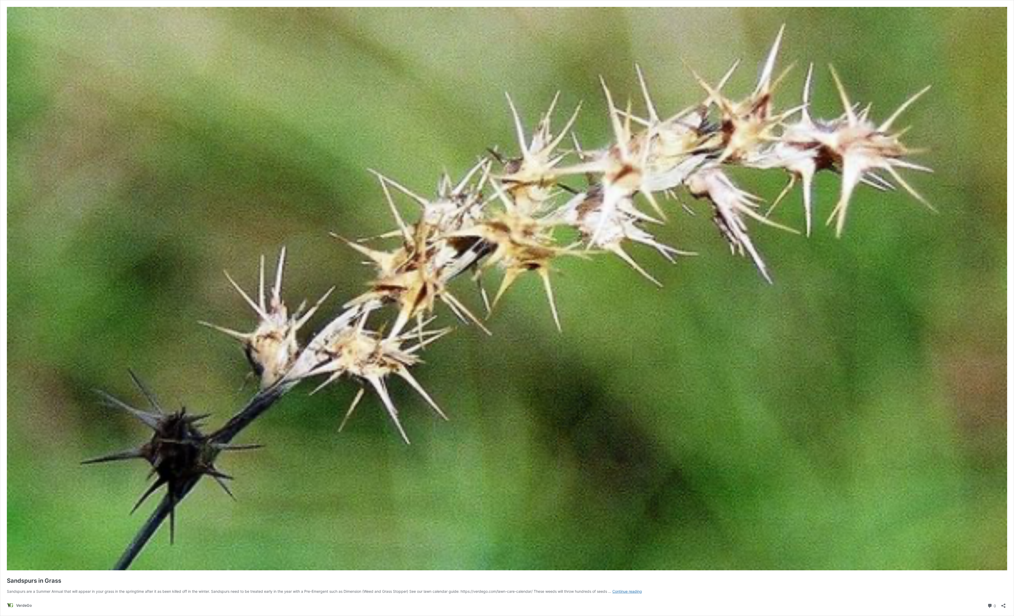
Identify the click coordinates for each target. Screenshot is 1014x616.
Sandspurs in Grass (34, 580)
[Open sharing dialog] (1003, 604)
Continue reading (627, 591)
